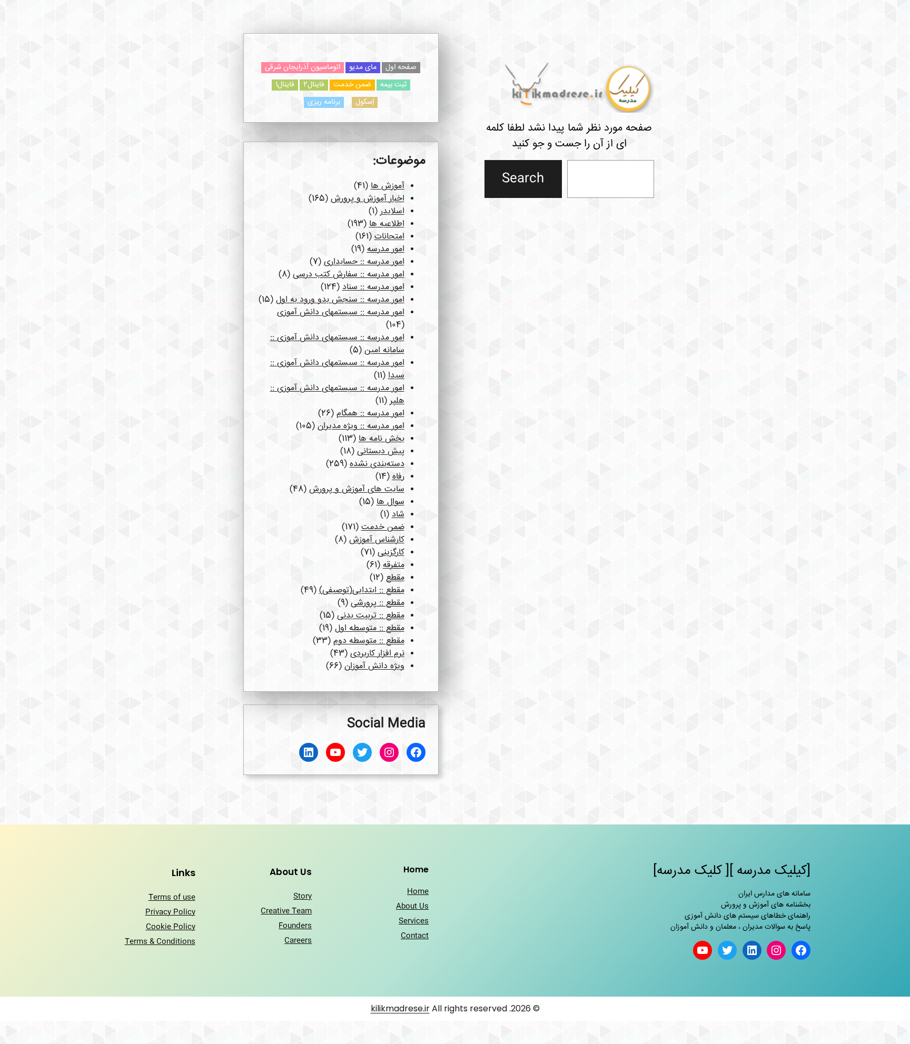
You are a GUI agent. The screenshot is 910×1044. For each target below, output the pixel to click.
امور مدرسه (385, 249)
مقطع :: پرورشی (377, 603)
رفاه (398, 476)
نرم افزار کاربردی (377, 653)
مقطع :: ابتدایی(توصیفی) (361, 590)
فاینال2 (313, 85)
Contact (415, 936)
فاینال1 (284, 85)
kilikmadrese (397, 1008)
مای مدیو (363, 67)
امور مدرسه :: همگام (370, 413)
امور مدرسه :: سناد (373, 287)
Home (418, 892)
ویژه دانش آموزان (374, 666)
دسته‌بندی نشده (377, 464)
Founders (295, 926)
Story (302, 896)
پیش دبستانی (380, 451)
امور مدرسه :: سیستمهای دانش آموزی (340, 312)
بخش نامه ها (381, 438)
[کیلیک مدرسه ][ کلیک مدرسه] (731, 871)
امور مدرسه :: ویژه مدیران (361, 426)
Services (414, 921)
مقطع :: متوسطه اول (369, 628)
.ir (426, 1008)
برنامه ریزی (324, 102)
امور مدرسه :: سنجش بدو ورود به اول (340, 299)
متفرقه (393, 565)
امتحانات (389, 236)
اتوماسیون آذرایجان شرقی (302, 67)
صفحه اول (401, 67)
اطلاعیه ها (386, 224)
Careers (298, 941)
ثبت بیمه (393, 85)
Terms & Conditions (160, 942)
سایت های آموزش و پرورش (356, 489)
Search (523, 179)
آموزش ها (387, 186)
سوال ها (390, 502)
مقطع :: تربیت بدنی (370, 615)
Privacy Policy (170, 912)
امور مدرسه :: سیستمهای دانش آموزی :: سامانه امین (337, 344)
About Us (412, 906)
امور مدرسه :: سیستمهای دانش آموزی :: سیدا (337, 369)
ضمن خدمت (352, 85)
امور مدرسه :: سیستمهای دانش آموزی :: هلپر (337, 394)
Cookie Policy (170, 927)
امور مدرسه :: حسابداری (364, 262)
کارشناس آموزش (376, 539)
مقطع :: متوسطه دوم (368, 641)
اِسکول (364, 102)
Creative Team (286, 911)
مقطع (395, 577)
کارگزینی (391, 552)
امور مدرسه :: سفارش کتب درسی (348, 274)
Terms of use (172, 897)
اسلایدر (392, 211)
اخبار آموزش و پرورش (367, 198)
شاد (398, 514)
